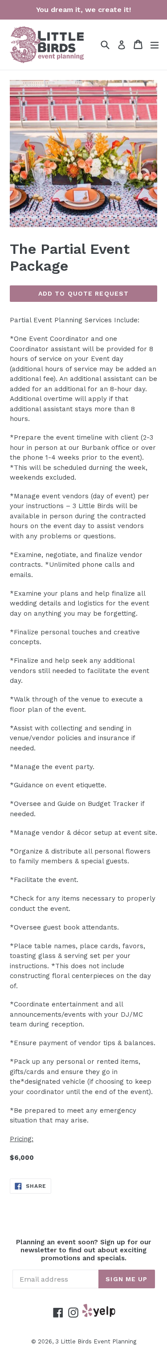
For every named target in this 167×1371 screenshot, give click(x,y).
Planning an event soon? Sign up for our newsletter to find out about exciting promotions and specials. (83, 1250)
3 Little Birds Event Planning (95, 1341)
